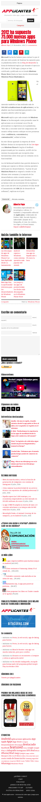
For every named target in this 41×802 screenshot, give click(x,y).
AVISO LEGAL (30, 790)
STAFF (20, 779)
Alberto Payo (5, 45)
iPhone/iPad (7, 753)
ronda (3, 758)
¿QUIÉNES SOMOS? (20, 776)
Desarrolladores (7, 744)
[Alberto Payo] (7, 212)
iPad (32, 750)
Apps (9, 741)
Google (30, 748)
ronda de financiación (15, 758)
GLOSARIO (29, 788)
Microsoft (12, 756)
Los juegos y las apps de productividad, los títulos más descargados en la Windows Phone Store (19, 289)
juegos (23, 753)
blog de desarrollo (29, 63)
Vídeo (32, 761)
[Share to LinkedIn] (15, 54)
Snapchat (13, 761)
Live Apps (35, 144)
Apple (3, 741)
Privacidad (29, 756)
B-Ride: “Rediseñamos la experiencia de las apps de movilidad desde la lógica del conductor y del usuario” (24, 433)
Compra (25, 742)
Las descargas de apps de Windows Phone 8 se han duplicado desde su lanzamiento (6, 258)
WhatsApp (6, 763)
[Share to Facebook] (4, 54)
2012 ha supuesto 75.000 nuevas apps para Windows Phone (18, 37)
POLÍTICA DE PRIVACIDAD (14, 790)
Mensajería (5, 756)
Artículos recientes (18, 199)
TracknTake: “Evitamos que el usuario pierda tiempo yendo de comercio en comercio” (25, 453)
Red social (35, 756)
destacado (29, 744)
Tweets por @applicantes (10, 677)
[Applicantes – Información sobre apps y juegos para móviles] (20, 12)
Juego (17, 753)
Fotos (25, 748)
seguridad (35, 758)
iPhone (37, 751)
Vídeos (37, 761)
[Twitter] (37, 205)
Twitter (27, 761)
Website (34, 333)
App (34, 738)
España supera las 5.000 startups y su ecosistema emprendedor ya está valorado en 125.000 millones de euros (20, 498)
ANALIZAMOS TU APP (15, 788)
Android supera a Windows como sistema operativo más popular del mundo (19, 258)
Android (6, 738)
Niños (24, 756)
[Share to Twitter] (10, 54)
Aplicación (27, 739)
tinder (23, 761)
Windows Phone (34, 302)
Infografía (11, 750)
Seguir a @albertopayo (22, 227)
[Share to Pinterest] (21, 54)
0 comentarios (31, 45)
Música (19, 756)
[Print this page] (27, 54)
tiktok (18, 761)
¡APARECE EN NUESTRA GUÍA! (20, 785)
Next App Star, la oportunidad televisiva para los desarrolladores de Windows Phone (7, 289)
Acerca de (5, 199)
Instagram (21, 750)
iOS (28, 750)
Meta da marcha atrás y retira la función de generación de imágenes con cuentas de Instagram (19, 481)
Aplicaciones (16, 739)
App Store (17, 741)
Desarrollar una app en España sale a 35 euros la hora (31, 255)
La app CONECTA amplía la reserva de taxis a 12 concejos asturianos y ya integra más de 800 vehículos (20, 507)
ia (5, 751)
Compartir (5, 302)
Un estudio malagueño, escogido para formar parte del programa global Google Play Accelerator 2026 (20, 664)
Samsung (29, 758)
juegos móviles (30, 753)
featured (16, 747)
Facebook (5, 747)
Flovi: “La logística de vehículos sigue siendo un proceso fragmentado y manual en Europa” (24, 443)
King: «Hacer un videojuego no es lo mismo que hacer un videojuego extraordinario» (24, 463)
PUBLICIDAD (20, 782)
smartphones (5, 761)
